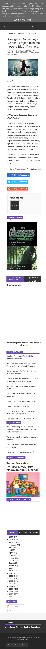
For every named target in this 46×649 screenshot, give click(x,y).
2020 (11, 584)
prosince (12, 542)
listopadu (13, 545)
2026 (11, 537)
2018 (11, 589)
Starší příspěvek (35, 343)
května (12, 560)
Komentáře (13, 610)
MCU (8, 54)
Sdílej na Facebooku (20, 175)
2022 (11, 579)
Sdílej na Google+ (19, 189)
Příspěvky (13, 606)
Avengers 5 (10, 52)
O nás (17, 645)
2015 (11, 597)
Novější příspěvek (13, 343)
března (12, 566)
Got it (30, 20)
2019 (11, 586)
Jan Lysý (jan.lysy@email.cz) (28, 627)
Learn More (19, 20)
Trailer (9, 437)
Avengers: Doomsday (22, 52)
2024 (11, 573)
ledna (11, 571)
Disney (32, 52)
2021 (11, 581)
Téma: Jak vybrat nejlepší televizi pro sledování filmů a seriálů (23, 467)
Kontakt (24, 645)
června (12, 558)
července (13, 555)
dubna (11, 563)
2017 (11, 592)
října (11, 547)
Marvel (37, 52)
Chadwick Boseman (26, 89)
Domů (10, 645)
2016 (11, 594)
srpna (11, 553)
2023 (11, 576)
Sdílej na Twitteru (19, 182)
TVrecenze (22, 637)
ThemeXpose (24, 639)
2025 (11, 540)
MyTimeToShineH (14, 110)
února (11, 568)
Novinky (14, 54)
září (10, 550)
